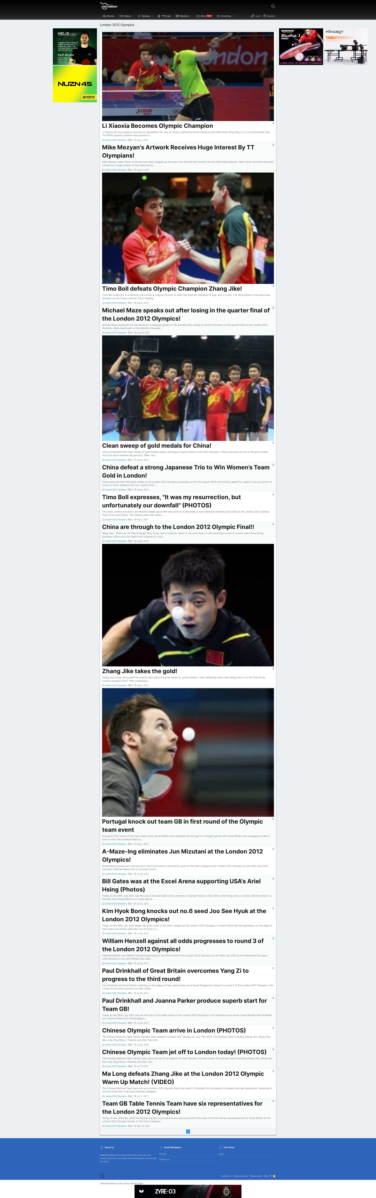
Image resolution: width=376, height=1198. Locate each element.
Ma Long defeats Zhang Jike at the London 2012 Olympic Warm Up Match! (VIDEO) (183, 1077)
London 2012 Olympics (115, 140)
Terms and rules (240, 1176)
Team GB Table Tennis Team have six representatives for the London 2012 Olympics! (182, 1107)
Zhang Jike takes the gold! (139, 671)
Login (221, 1154)
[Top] (270, 1176)
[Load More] (188, 1131)
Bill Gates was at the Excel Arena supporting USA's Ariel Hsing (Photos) (181, 885)
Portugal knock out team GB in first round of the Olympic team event (182, 825)
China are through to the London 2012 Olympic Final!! (178, 526)
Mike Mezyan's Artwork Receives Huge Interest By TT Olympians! (178, 151)
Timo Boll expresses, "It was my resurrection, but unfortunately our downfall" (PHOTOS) (171, 501)
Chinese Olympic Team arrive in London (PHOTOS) (174, 1030)
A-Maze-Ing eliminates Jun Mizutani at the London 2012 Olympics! (182, 855)
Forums (162, 1154)
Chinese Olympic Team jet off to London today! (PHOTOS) (184, 1052)
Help (266, 1176)
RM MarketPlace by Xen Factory (122, 1183)
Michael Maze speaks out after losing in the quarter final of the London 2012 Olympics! (186, 314)
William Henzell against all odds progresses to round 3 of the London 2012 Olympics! (183, 945)
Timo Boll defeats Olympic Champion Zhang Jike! (172, 288)
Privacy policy (256, 1176)
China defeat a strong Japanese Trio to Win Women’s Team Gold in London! (186, 471)
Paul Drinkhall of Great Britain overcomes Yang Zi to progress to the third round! (175, 974)
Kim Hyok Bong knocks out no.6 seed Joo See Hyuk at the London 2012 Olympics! (184, 915)
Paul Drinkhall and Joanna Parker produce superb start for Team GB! (184, 1004)
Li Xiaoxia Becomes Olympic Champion (157, 125)
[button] (133, 16)
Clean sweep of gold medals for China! (156, 445)
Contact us (164, 1159)
